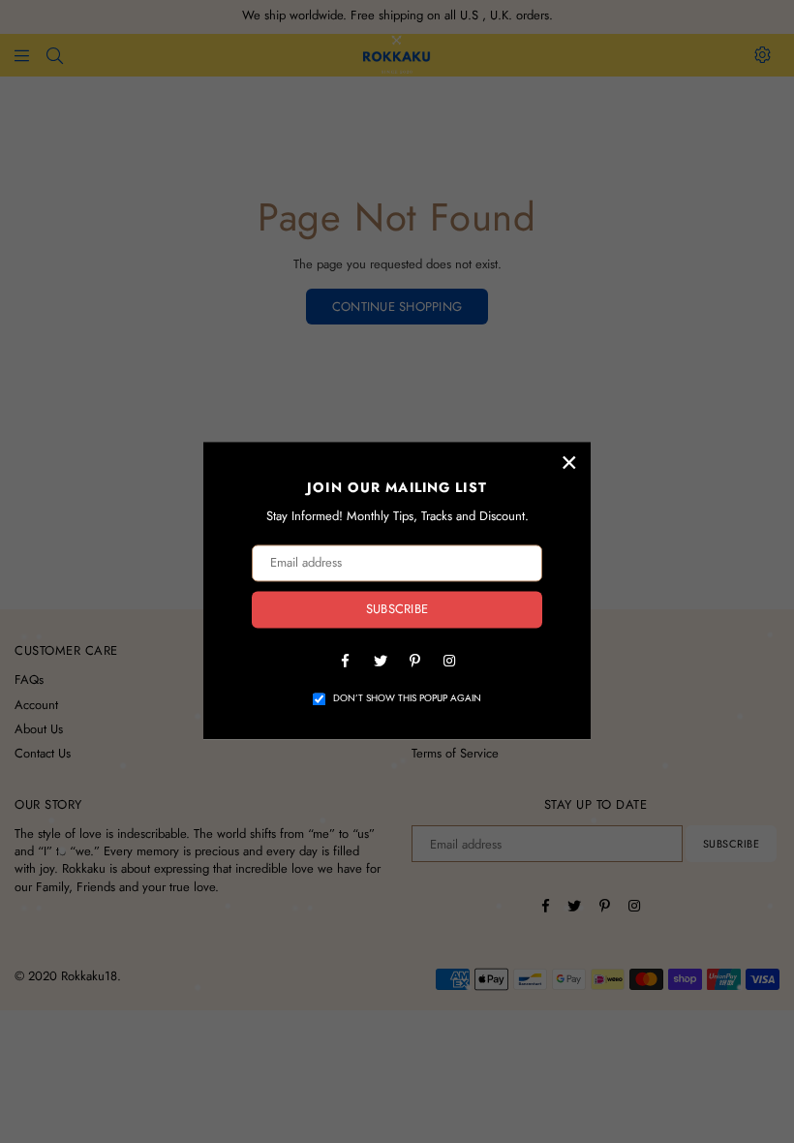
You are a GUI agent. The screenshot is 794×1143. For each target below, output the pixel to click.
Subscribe (397, 610)
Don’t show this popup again (407, 698)
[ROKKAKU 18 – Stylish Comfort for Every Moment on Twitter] (379, 659)
